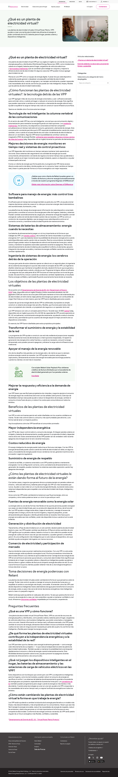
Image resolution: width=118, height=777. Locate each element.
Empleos (36, 746)
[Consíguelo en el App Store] (91, 761)
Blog (80, 1)
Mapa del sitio (106, 771)
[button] (91, 2)
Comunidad (37, 743)
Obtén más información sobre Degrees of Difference (52, 184)
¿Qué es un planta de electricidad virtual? (93, 60)
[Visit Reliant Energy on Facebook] (89, 758)
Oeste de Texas (12, 746)
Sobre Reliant (37, 741)
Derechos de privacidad (67, 771)
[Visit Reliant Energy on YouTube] (101, 757)
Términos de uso (79, 771)
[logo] (13, 6)
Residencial (62, 1)
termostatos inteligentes (19, 69)
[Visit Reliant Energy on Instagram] (97, 758)
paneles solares (29, 236)
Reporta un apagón (65, 743)
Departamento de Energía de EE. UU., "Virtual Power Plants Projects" (34, 719)
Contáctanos (63, 741)
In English (90, 6)
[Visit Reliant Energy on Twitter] (93, 757)
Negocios (72, 1)
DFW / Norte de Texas (14, 743)
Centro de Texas (12, 749)
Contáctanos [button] (103, 6)
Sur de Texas (11, 752)
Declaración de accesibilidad (93, 771)
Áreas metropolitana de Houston (17, 741)
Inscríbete (35, 376)
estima (66, 311)
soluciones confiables (29, 599)
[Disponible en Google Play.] (101, 761)
